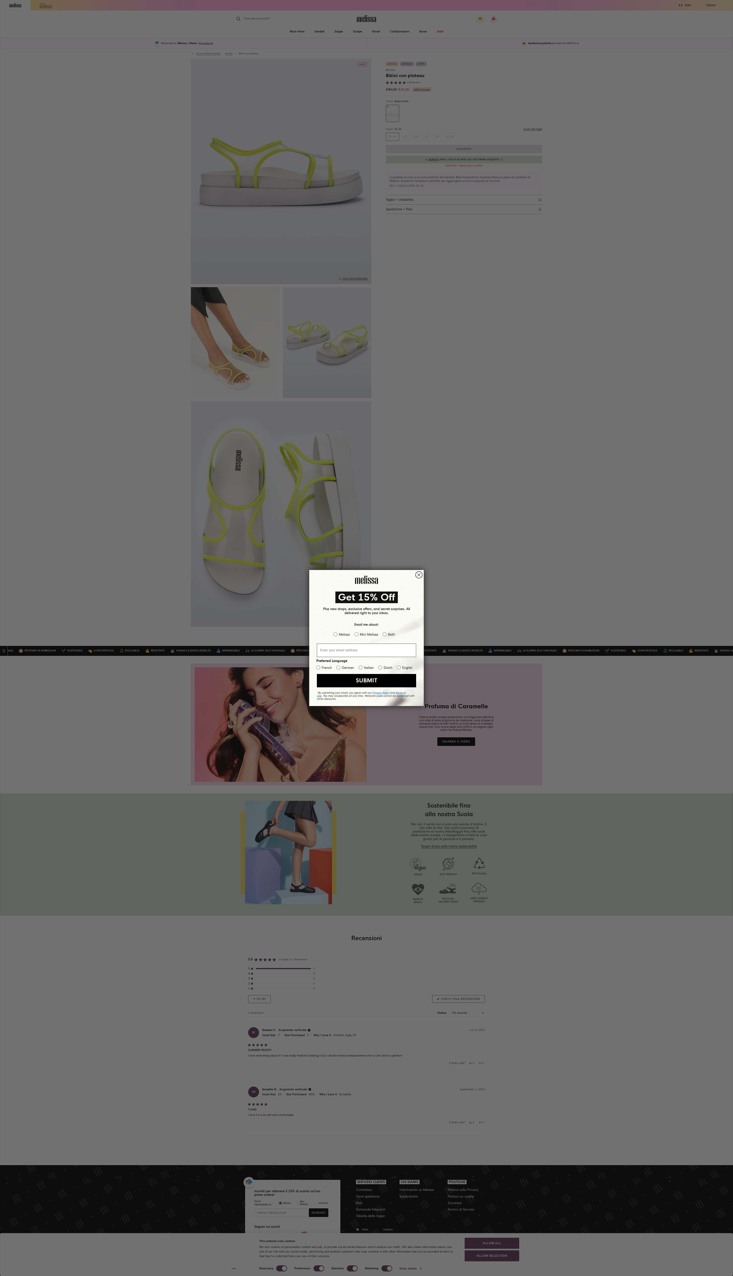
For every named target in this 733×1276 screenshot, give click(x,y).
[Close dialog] (419, 574)
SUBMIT (366, 680)
